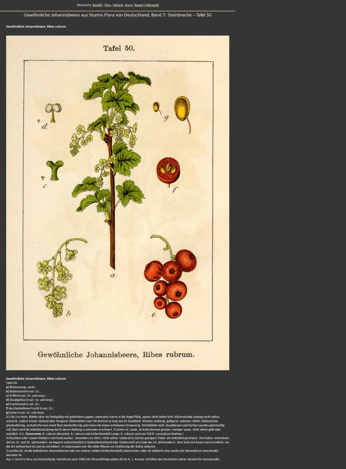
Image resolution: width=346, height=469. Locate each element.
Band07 (98, 5)
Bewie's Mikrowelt (146, 5)
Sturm (129, 5)
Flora (108, 5)
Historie (118, 5)
